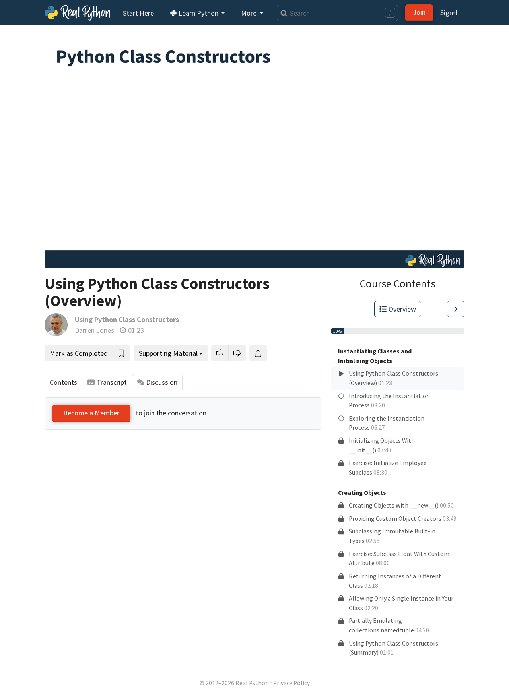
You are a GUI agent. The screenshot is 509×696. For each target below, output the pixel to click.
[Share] (258, 353)
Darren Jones (94, 330)
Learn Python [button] (198, 12)
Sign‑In (450, 12)
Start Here (138, 12)
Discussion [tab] (161, 382)
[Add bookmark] (121, 353)
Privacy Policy (291, 683)
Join (419, 12)
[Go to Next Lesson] (455, 309)
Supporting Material (168, 353)
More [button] (249, 12)
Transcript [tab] (112, 382)
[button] (220, 353)
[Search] (282, 13)
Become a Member (91, 412)
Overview (402, 309)
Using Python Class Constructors (127, 319)
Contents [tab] (63, 382)
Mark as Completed (79, 353)
